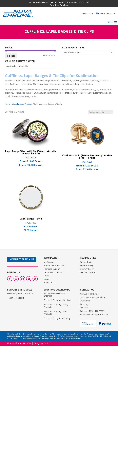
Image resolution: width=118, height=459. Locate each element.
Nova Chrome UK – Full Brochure (54, 294)
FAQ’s (46, 275)
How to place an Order (54, 265)
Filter (11, 55)
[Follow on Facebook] (9, 278)
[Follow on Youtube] (28, 278)
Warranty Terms (87, 272)
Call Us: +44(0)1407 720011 (92, 311)
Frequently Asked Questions (20, 293)
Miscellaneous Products (22, 104)
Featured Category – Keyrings (57, 318)
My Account (87, 13)
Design (37, 343)
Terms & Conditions (53, 272)
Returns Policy (86, 265)
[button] (110, 22)
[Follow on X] (16, 278)
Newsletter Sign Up (21, 259)
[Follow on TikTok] (35, 278)
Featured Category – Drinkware (58, 300)
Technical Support (52, 269)
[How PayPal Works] (105, 324)
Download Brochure (59, 5)
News (46, 279)
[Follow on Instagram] (22, 278)
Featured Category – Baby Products (56, 305)
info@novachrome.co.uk (78, 2)
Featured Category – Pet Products (55, 312)
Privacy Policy (86, 262)
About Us (48, 282)
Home (7, 104)
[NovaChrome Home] (21, 13)
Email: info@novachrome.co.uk (94, 314)
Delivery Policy (87, 269)
